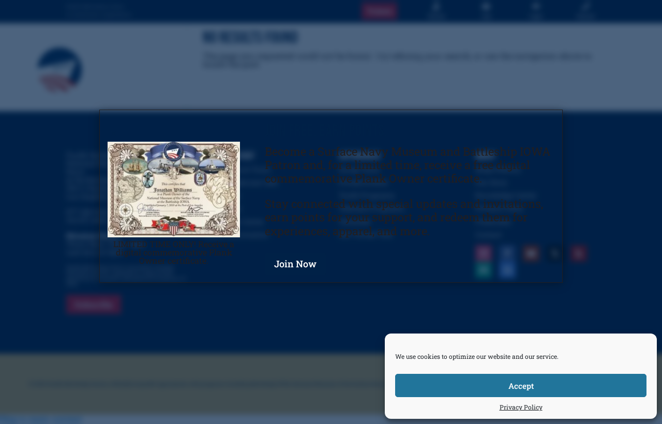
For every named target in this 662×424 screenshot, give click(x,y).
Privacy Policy (521, 407)
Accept (521, 386)
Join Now (295, 264)
